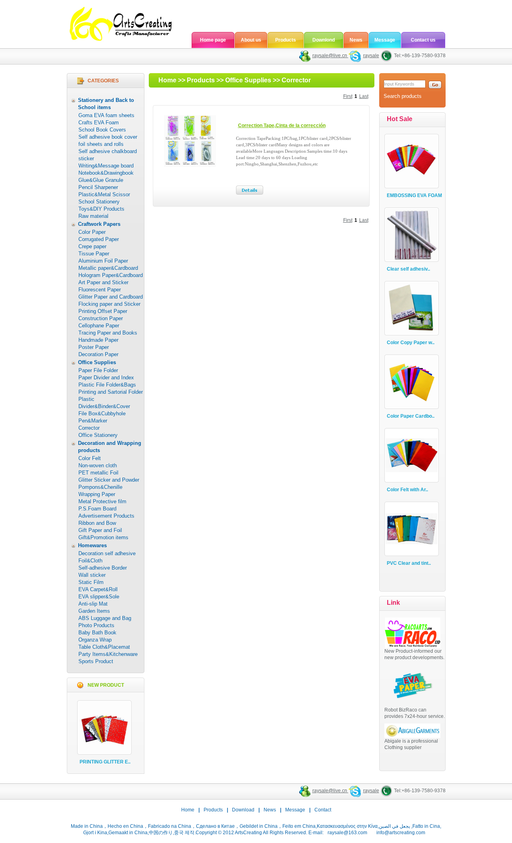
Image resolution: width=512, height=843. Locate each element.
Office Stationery (98, 435)
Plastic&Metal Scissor (104, 194)
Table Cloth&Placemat (104, 647)
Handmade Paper (98, 340)
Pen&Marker (92, 421)
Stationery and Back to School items (106, 103)
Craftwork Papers (99, 224)
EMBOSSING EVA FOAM (414, 195)
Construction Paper (100, 318)
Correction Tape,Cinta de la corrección (282, 125)
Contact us (423, 40)
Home (167, 80)
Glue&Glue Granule (100, 180)
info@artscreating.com (400, 832)
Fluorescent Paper (99, 290)
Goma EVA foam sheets (106, 115)
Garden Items (94, 611)
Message (384, 40)
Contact (322, 810)
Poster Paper (93, 347)
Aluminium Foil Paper (103, 261)
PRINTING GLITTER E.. (105, 762)
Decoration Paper (98, 354)
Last (363, 96)
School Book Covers (102, 130)
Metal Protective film (102, 501)
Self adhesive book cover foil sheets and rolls (107, 140)
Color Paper (92, 232)
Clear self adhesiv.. (408, 269)
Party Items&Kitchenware (108, 654)
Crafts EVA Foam (98, 123)
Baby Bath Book (97, 633)
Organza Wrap (95, 640)
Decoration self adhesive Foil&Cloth (107, 557)
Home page (213, 40)
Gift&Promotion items (103, 537)
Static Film (91, 582)
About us (251, 40)
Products (285, 40)
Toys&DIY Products (101, 209)
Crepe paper (92, 246)
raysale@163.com (347, 832)
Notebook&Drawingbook (106, 173)
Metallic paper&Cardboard (108, 268)
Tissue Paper (93, 254)
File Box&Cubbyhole (102, 414)
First (347, 96)
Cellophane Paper (98, 326)
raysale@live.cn (330, 55)
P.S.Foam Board (97, 509)
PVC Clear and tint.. (409, 563)
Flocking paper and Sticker (109, 304)
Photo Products (96, 625)
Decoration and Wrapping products (109, 446)
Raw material (93, 216)
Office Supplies (97, 362)
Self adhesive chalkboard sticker (107, 154)
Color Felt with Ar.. (407, 489)
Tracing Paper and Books (107, 333)
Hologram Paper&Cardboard (110, 275)
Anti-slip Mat (93, 604)
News (356, 40)
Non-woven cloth (97, 465)
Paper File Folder (98, 370)
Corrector (89, 428)
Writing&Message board (106, 166)
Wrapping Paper (96, 494)
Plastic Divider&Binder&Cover (104, 402)
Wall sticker (92, 575)
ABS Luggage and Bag (104, 618)
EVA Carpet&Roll (98, 589)
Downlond (323, 40)
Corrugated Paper (98, 239)
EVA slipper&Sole (98, 597)
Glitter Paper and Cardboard (110, 297)
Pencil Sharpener (98, 187)
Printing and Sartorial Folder (110, 392)
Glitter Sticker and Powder (108, 480)
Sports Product (95, 661)
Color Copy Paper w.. (410, 342)
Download (243, 810)
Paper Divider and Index (106, 378)
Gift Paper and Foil (100, 530)
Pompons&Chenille (100, 487)
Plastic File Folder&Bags (107, 385)
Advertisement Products (106, 516)
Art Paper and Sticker (103, 282)
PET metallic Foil (98, 473)
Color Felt (89, 458)
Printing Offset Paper (102, 311)
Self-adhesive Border (102, 568)
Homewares (92, 545)
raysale (371, 55)
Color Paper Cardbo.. (410, 416)
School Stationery (99, 202)
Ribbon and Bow (97, 523)
